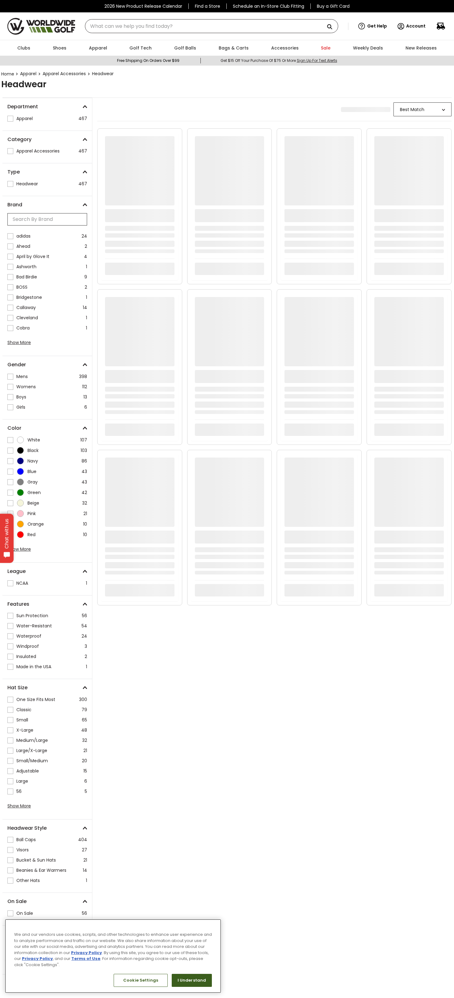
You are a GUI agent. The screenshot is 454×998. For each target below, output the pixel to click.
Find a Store (207, 6)
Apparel (28, 74)
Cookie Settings (140, 980)
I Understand (192, 980)
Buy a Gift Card (333, 6)
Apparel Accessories (64, 74)
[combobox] (211, 26)
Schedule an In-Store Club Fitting (268, 6)
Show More (19, 342)
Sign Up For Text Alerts (317, 60)
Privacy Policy (86, 953)
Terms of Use (85, 958)
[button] (372, 26)
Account (416, 26)
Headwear (103, 74)
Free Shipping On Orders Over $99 (148, 60)
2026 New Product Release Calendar (143, 6)
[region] (113, 956)
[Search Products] (332, 27)
